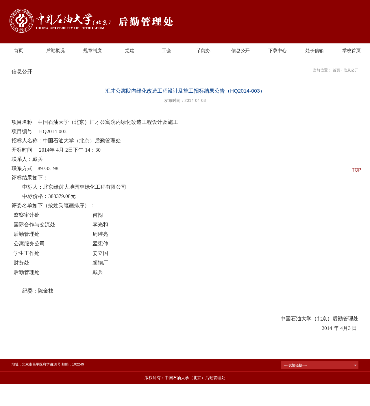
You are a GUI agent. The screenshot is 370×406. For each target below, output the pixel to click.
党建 (129, 50)
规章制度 (92, 50)
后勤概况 (55, 50)
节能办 (203, 50)
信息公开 (240, 50)
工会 (166, 50)
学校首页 (351, 50)
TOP (356, 170)
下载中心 (277, 50)
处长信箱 (314, 50)
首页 (18, 50)
